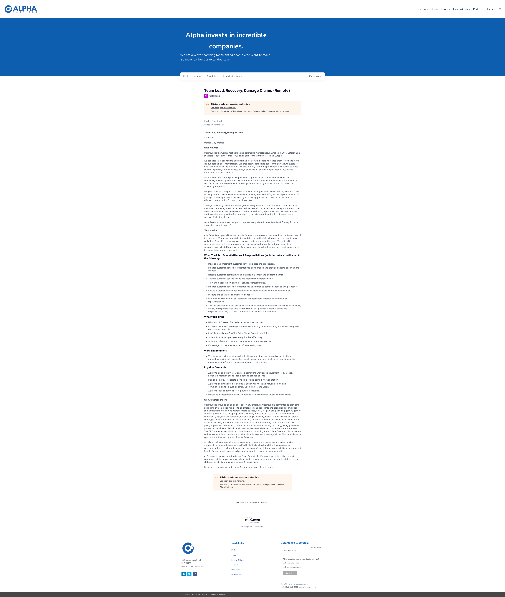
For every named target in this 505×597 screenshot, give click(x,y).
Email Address (289, 550)
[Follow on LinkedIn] (183, 574)
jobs (212, 76)
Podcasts (478, 9)
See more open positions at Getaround (252, 502)
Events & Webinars (293, 567)
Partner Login (237, 575)
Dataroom (235, 570)
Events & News (461, 9)
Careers (445, 9)
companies (192, 76)
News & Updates (292, 563)
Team (435, 9)
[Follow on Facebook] (195, 574)
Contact (491, 9)
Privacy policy (246, 527)
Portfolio (423, 9)
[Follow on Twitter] (189, 574)
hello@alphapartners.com (297, 584)
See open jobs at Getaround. (223, 108)
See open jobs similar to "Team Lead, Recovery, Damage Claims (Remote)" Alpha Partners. (250, 111)
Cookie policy (259, 527)
